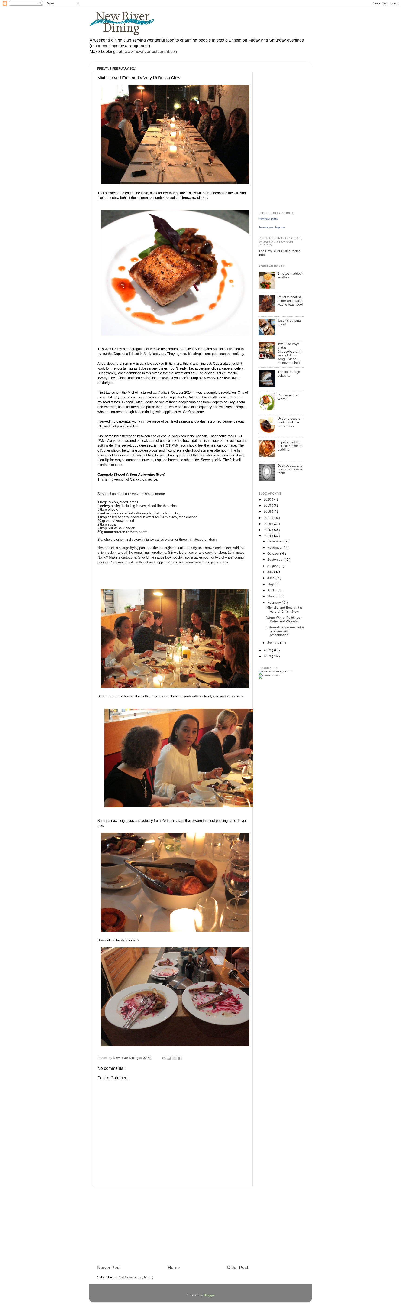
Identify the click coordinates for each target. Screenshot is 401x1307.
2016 (268, 524)
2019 (268, 505)
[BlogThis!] (169, 1058)
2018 (268, 511)
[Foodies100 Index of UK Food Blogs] (278, 671)
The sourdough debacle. (289, 373)
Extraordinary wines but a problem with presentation (285, 631)
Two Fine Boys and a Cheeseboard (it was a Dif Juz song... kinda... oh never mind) (289, 353)
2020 (268, 499)
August (272, 566)
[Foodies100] (269, 674)
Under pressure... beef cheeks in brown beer (290, 422)
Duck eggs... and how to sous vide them (290, 469)
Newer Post (108, 1267)
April (271, 590)
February (274, 602)
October (273, 553)
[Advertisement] (172, 1225)
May (271, 584)
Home (174, 1267)
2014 (268, 536)
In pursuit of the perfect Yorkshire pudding (290, 445)
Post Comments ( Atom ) (135, 1277)
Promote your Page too (272, 227)
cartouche (128, 557)
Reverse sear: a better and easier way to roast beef (290, 300)
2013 (268, 650)
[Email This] (164, 1058)
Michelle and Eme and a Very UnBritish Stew (284, 609)
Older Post (237, 1267)
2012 (268, 656)
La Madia (160, 392)
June (271, 578)
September (276, 559)
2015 (268, 530)
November (275, 547)
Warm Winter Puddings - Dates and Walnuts (284, 619)
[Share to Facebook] (180, 1058)
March (272, 596)
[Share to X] (174, 1058)
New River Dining (268, 218)
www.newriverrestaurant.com (150, 51)
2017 (268, 518)
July (270, 572)
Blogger (209, 1295)
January (273, 642)
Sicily (147, 354)
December (275, 541)
